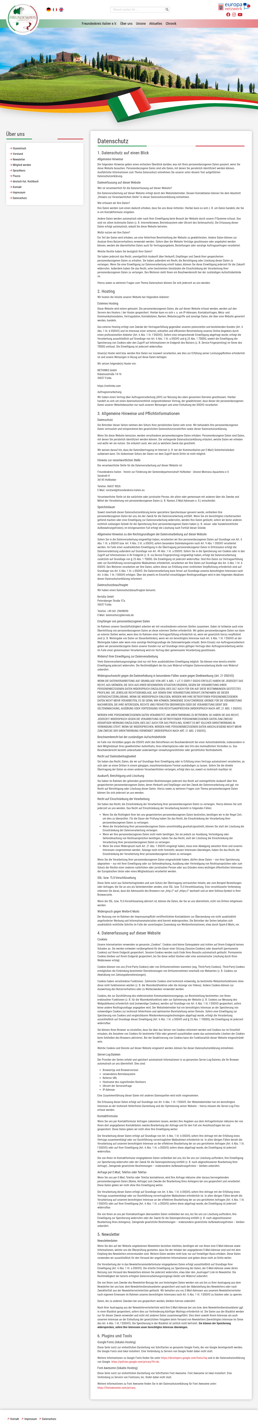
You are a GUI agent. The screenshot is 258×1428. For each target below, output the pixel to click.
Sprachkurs (19, 170)
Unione (141, 23)
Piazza (16, 176)
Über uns (126, 23)
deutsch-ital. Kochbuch (26, 181)
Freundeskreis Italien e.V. (99, 23)
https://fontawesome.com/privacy (116, 1387)
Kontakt (17, 187)
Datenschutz (20, 198)
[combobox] (140, 9)
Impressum (19, 192)
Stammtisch (19, 148)
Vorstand (18, 154)
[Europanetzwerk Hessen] (234, 6)
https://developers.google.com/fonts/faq (184, 1358)
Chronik (171, 23)
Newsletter (19, 159)
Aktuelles (155, 23)
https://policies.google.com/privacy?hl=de (135, 1361)
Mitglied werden (22, 165)
